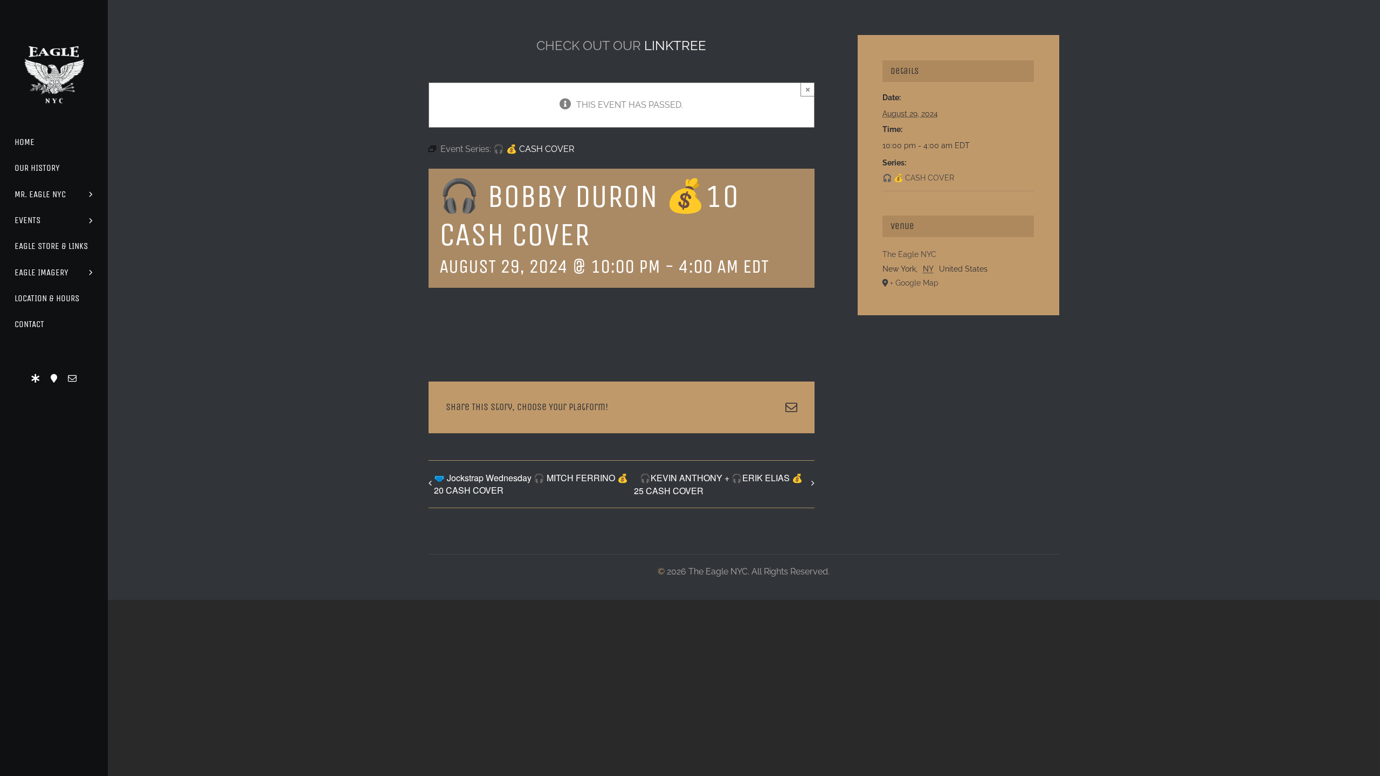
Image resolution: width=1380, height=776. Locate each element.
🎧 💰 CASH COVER (918, 178)
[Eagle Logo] (54, 36)
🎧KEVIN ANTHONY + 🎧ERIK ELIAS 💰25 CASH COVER (718, 484)
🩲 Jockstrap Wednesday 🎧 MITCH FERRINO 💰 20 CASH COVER (531, 484)
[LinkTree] (35, 378)
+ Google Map (914, 283)
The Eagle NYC (909, 254)
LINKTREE (675, 45)
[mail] (72, 378)
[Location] (54, 378)
